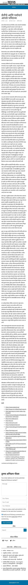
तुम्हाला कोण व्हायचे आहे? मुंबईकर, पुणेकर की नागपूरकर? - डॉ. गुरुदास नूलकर (13, 556)
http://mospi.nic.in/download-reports (16, 409)
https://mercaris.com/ (11, 423)
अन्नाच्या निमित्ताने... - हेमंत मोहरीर (10, 566)
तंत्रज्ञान (14, 21)
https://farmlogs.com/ (12, 430)
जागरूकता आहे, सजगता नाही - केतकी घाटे (12, 559)
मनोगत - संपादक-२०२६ (8, 550)
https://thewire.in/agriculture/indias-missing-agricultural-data (16, 433)
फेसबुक (6, 540)
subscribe (14, 517)
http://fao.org (9, 420)
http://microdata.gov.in (12, 418)
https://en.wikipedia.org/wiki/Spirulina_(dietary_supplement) (16, 452)
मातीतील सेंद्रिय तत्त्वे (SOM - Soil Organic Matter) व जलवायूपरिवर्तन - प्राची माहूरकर (13, 562)
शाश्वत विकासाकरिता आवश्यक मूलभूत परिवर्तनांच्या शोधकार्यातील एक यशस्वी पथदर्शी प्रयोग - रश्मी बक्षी (14, 569)
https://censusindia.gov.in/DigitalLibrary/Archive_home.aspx (16, 415)
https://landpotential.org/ (13, 425)
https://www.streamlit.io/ (9, 373)
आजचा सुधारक (12, 582)
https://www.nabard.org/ (12, 407)
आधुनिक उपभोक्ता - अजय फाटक (10, 553)
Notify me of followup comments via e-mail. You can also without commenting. (13, 517)
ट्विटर (13, 540)
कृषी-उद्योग (11, 21)
